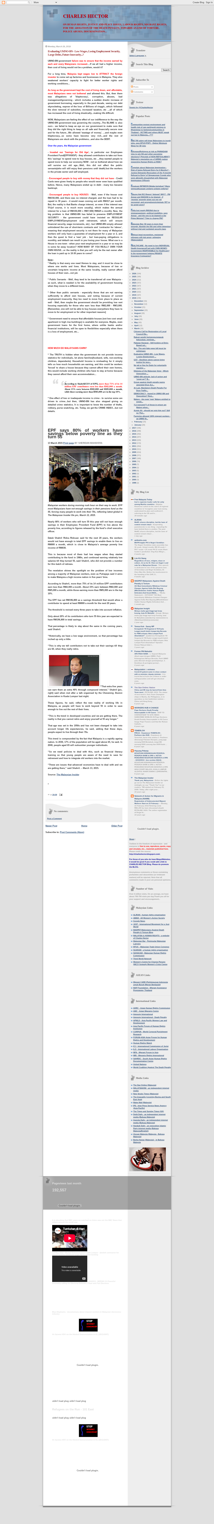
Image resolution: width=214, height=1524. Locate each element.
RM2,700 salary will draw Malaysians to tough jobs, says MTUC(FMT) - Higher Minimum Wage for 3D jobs (151, 143)
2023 (134, 283)
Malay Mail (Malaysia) (142, 1102)
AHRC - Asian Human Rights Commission (151, 1008)
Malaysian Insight (142, 608)
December (139, 301)
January (138, 425)
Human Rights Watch (142, 1043)
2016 (134, 431)
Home (84, 826)
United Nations (139, 1064)
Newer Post (51, 826)
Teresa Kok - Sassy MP (144, 626)
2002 (134, 474)
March (137, 328)
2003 (134, 471)
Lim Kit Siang (140, 558)
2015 (134, 434)
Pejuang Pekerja (141, 751)
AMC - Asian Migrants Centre (146, 1011)
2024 (134, 280)
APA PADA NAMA (141, 654)
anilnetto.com (140, 540)
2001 (134, 477)
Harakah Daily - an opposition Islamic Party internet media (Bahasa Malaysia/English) (149, 1128)
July (136, 316)
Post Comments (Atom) (72, 832)
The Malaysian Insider (68, 774)
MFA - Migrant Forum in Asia (145, 1052)
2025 (134, 277)
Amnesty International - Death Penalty (150, 1017)
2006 (134, 461)
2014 (134, 437)
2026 (134, 274)
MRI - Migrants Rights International (148, 1055)
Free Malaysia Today (143, 500)
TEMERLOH (139, 731)
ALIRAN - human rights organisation (149, 915)
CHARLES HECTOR (85, 15)
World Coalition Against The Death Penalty (152, 1067)
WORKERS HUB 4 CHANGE (146, 708)
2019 (134, 295)
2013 (134, 440)
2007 (134, 458)
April (136, 325)
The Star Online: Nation (144, 688)
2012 (134, 443)
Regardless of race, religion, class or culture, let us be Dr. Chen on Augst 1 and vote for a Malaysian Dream (151, 563)
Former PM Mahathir (143, 651)
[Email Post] (61, 794)
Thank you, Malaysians (144, 780)
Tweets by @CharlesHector (141, 107)
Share (131, 839)
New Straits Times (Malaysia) (145, 1094)
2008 (134, 455)
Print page (68, 443)
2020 (134, 292)
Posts (135, 87)
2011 (134, 446)
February (138, 422)
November (139, 304)
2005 (134, 464)
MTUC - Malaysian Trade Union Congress (151, 947)
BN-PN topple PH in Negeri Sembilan (149, 543)
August (137, 313)
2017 (134, 428)
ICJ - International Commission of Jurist (151, 1046)
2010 (134, 449)
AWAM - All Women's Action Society (149, 918)
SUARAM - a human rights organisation (150, 950)
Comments (138, 92)
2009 (134, 452)
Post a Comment (54, 819)
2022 (134, 286)
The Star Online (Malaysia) (144, 1085)
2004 (134, 468)
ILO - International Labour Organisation (150, 1049)
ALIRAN (137, 520)
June (136, 319)
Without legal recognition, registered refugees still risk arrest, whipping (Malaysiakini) (147, 237)
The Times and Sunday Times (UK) (148, 1111)
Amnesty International (143, 1014)
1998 (134, 483)
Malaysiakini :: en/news (144, 669)
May (136, 322)
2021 (134, 289)
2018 (134, 298)
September (139, 310)
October (138, 307)
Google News (139, 921)
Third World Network (142, 959)
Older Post (116, 826)
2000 (134, 480)
